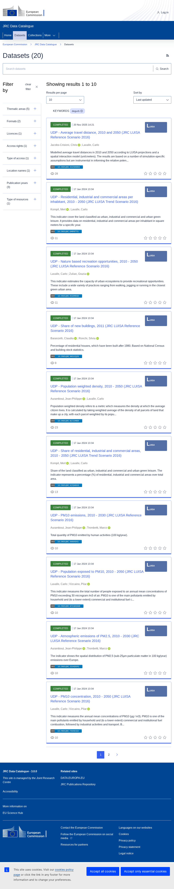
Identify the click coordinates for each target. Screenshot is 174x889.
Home (8, 35)
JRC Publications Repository (78, 784)
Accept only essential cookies (145, 871)
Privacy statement (129, 847)
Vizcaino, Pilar (78, 584)
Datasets (19, 35)
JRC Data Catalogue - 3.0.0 (20, 771)
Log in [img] (165, 12)
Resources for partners (74, 844)
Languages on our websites (135, 827)
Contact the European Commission (82, 827)
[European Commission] (26, 11)
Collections (35, 35)
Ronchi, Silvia (87, 338)
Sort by (137, 92)
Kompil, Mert (58, 209)
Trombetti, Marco (97, 527)
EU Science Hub (13, 813)
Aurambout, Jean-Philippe (66, 398)
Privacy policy (127, 840)
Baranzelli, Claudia (62, 338)
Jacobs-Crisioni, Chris (63, 144)
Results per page (56, 92)
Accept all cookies (103, 871)
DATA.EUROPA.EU (73, 777)
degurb (76, 111)
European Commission (15, 44)
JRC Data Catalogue (46, 44)
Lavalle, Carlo (90, 144)
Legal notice (126, 853)
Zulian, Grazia (77, 273)
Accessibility (10, 791)
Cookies (124, 834)
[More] (55, 35)
